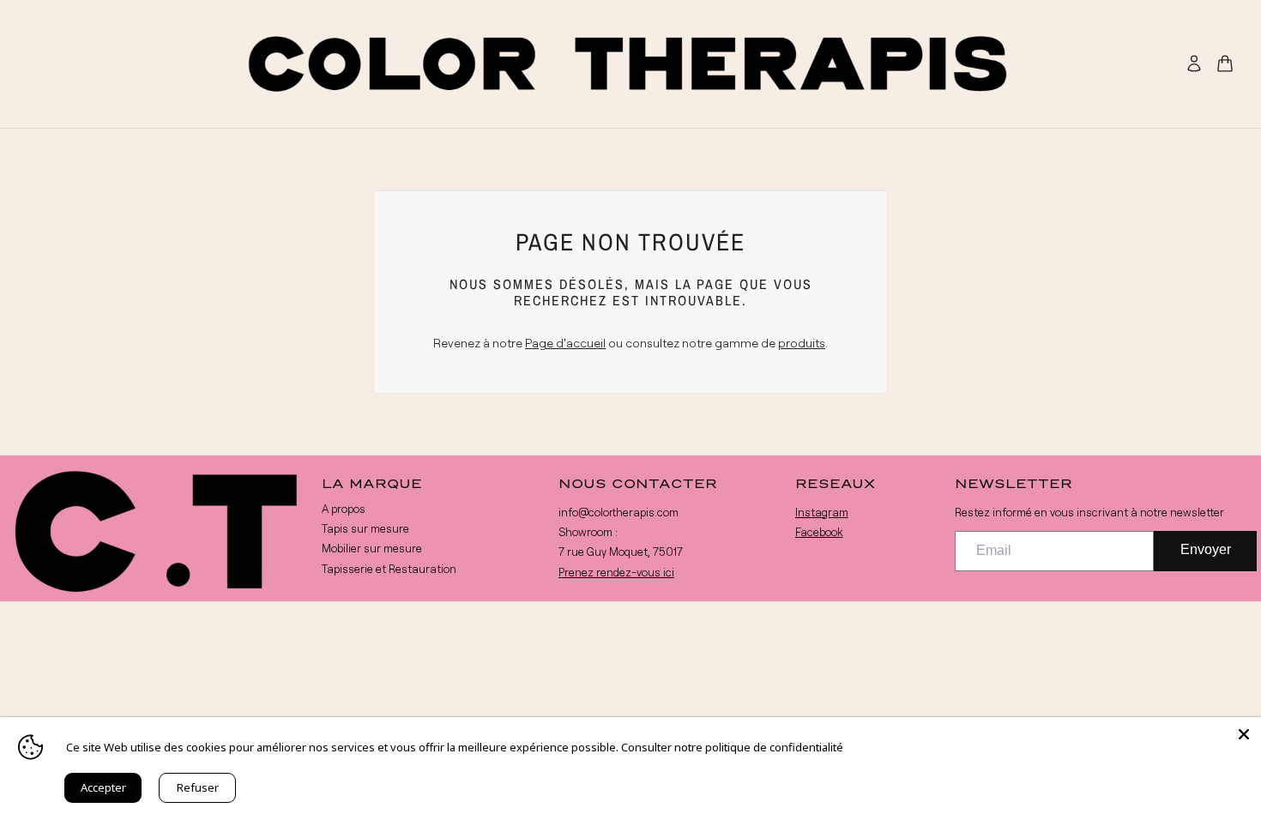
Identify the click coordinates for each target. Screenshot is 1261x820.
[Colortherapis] (630, 63)
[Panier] (1225, 63)
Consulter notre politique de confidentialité (732, 747)
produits (801, 342)
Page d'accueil (565, 342)
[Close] (1243, 734)
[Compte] (1194, 63)
